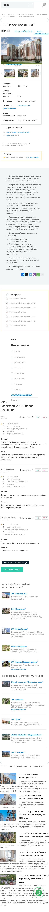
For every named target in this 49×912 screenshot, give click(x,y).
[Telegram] (30, 274)
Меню (6, 5)
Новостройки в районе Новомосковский (16, 585)
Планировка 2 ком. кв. (17, 312)
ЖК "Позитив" (17, 700)
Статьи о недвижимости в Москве (22, 766)
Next (48, 20)
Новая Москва (11, 132)
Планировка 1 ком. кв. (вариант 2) (22, 303)
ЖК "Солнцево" (18, 752)
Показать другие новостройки (21, 394)
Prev (1, 20)
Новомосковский (23, 132)
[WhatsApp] (38, 274)
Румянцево (10, 135)
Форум (39, 31)
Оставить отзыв (12, 569)
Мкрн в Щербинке (19, 646)
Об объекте (5, 31)
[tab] (13, 339)
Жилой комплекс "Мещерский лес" (26, 735)
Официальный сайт (19, 669)
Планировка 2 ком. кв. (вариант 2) (22, 317)
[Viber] (34, 274)
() (38, 417)
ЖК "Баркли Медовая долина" (24, 662)
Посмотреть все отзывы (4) (15, 562)
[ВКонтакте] (22, 274)
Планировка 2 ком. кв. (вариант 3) (22, 321)
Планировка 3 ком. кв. (17, 326)
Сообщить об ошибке (41, 33)
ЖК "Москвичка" (18, 609)
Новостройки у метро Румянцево (23, 676)
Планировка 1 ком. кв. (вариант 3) (22, 308)
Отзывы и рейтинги (23, 31)
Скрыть (14, 400)
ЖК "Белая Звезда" (19, 629)
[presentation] (13, 339)
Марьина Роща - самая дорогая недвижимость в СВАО (34, 878)
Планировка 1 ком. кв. (17, 299)
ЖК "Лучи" (16, 719)
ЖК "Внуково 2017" (19, 594)
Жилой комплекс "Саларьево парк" (27, 682)
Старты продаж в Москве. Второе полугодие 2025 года (32, 814)
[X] (26, 274)
